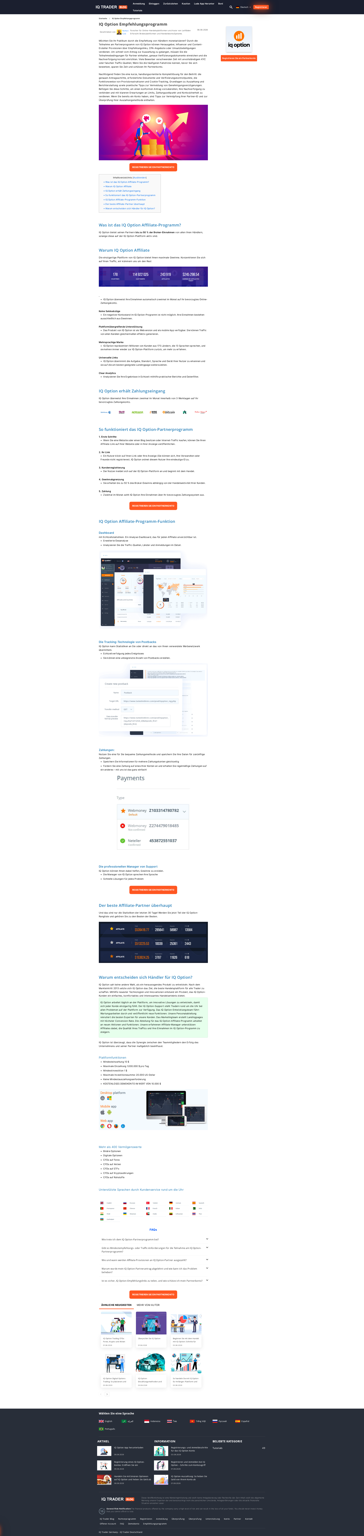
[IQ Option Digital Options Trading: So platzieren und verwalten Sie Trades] (116, 1363)
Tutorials (137, 10)
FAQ (122, 1523)
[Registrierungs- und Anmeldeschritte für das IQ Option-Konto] (161, 1450)
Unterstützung (213, 1518)
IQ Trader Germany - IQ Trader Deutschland (120, 1532)
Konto (227, 1518)
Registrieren (261, 7)
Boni (220, 3)
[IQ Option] (239, 51)
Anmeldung (139, 3)
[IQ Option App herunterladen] (104, 1450)
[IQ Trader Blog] (118, 1499)
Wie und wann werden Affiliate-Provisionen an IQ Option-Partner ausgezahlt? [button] (144, 1260)
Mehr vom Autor (148, 1305)
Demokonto (133, 1523)
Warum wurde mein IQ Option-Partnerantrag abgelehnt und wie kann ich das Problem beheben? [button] (149, 1270)
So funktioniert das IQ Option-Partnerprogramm (130, 195)
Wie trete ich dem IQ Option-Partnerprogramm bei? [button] (130, 1239)
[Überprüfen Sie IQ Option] (151, 1323)
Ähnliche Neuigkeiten (116, 1305)
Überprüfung (178, 1518)
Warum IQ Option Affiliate (118, 186)
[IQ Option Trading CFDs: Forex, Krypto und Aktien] (116, 1323)
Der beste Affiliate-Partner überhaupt (125, 204)
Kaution (186, 3)
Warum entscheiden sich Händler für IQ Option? (130, 208)
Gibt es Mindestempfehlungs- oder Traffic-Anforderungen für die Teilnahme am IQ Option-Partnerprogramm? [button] (151, 1249)
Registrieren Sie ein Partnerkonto (239, 58)
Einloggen (154, 3)
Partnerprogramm (127, 1518)
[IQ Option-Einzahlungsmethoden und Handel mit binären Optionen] (151, 1363)
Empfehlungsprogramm (155, 1523)
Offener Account (108, 1523)
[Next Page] (107, 1394)
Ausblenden (139, 177)
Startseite (103, 18)
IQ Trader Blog (107, 1518)
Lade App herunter (204, 3)
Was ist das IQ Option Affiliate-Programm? (127, 182)
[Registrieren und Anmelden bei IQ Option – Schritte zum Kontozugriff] (161, 1465)
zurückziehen (170, 3)
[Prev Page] (101, 1394)
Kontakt (249, 1518)
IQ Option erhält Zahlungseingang (122, 190)
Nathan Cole (125, 32)
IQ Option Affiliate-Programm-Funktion (125, 199)
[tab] (153, 1239)
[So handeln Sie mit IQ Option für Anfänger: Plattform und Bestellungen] (186, 1363)
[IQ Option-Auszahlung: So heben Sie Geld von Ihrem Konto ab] (161, 1479)
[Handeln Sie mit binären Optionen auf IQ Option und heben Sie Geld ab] (104, 1479)
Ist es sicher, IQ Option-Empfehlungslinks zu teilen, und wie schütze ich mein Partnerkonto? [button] (152, 1280)
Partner (237, 1518)
